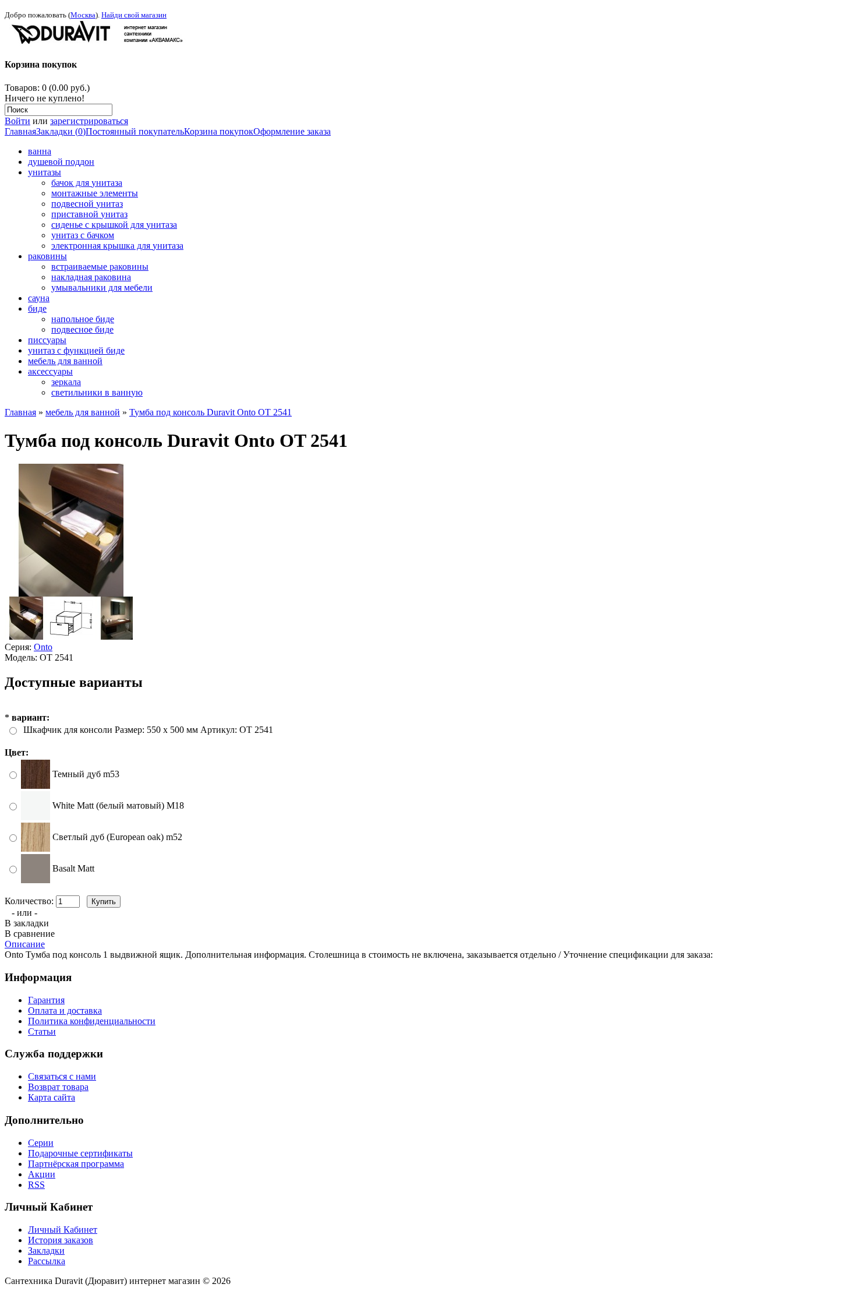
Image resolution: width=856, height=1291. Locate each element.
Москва (82, 14)
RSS (36, 1185)
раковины (47, 256)
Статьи (42, 1031)
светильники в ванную (97, 392)
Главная (20, 131)
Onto (43, 647)
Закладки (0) (61, 131)
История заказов (60, 1240)
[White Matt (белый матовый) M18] (35, 817)
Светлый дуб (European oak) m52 (117, 837)
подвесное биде (82, 329)
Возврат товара (58, 1087)
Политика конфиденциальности (91, 1021)
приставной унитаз (89, 214)
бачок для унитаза (86, 183)
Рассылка (46, 1261)
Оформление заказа (292, 131)
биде (37, 308)
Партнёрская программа (76, 1164)
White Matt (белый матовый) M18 (118, 805)
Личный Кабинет (62, 1229)
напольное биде (82, 319)
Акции (41, 1174)
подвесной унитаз (87, 204)
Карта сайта (51, 1097)
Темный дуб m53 (85, 774)
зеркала (66, 382)
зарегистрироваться (89, 121)
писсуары (47, 340)
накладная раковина (91, 277)
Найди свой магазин (134, 14)
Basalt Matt (73, 868)
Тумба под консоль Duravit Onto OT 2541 (210, 412)
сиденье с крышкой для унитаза (114, 225)
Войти (17, 121)
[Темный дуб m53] (35, 786)
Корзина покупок (218, 131)
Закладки (46, 1250)
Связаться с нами (62, 1076)
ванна (39, 151)
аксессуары (50, 371)
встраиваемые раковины (99, 266)
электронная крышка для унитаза (117, 246)
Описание (25, 944)
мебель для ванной (65, 361)
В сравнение (30, 934)
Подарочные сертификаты (80, 1153)
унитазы (44, 172)
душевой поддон (61, 162)
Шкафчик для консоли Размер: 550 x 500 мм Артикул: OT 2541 (148, 730)
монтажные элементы (94, 193)
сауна (38, 298)
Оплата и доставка (65, 1010)
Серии (41, 1143)
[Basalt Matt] (35, 880)
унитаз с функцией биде (76, 350)
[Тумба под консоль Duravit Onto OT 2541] (71, 593)
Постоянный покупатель (135, 131)
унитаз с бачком (82, 235)
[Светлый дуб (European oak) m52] (35, 848)
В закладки (27, 923)
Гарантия (46, 1000)
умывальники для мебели (102, 287)
